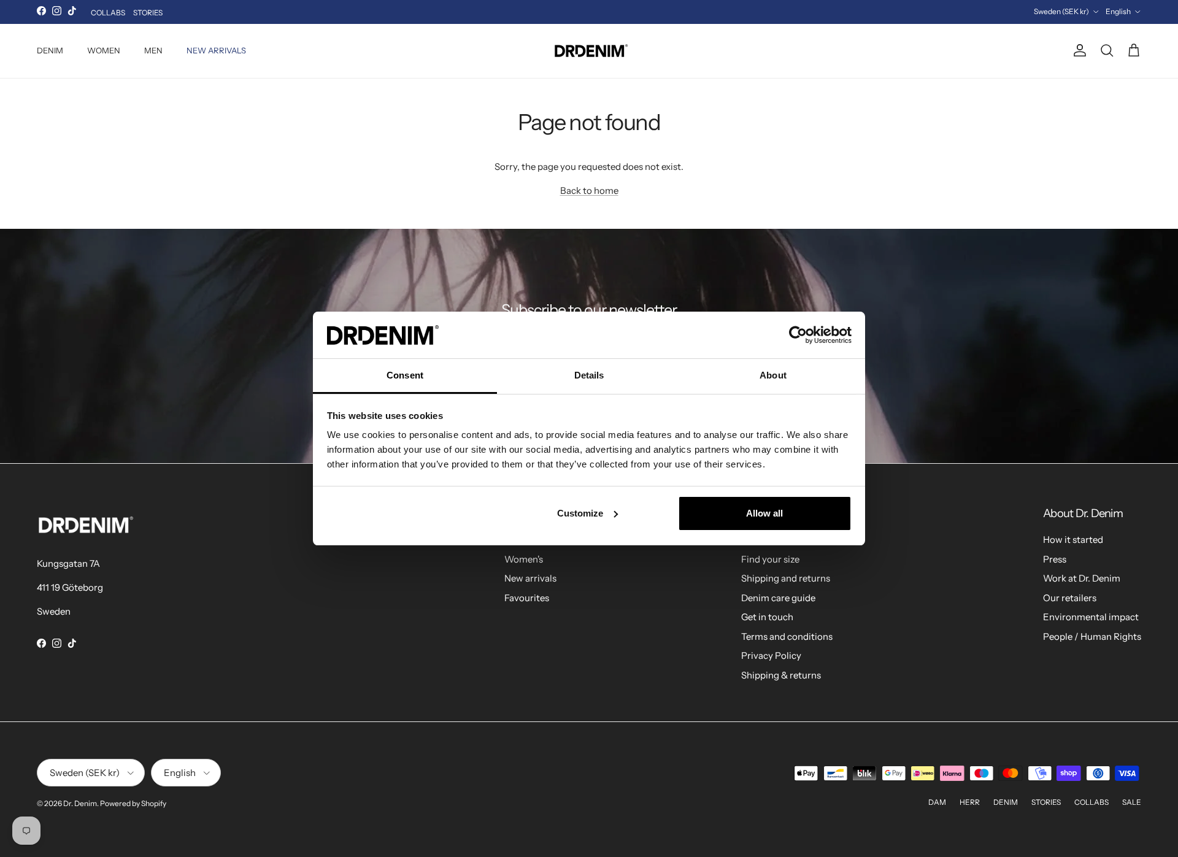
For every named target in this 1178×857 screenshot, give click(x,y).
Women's (523, 559)
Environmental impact (1091, 617)
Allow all (764, 513)
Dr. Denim (80, 803)
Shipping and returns (785, 578)
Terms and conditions (787, 636)
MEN (153, 50)
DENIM (50, 50)
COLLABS (108, 12)
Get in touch (767, 617)
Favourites (526, 598)
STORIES (148, 12)
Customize (580, 513)
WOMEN (103, 50)
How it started (1073, 539)
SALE (1131, 802)
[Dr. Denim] (589, 51)
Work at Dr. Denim (1081, 578)
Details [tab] (589, 375)
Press (1054, 559)
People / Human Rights (1092, 636)
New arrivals (530, 578)
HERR (970, 802)
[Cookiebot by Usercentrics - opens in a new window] (798, 335)
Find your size (770, 559)
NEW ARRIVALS (216, 50)
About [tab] (773, 375)
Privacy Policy (771, 655)
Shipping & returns (781, 675)
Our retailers (1069, 598)
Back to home (589, 190)
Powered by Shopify (133, 803)
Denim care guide (778, 598)
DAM (937, 802)
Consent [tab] (405, 375)
